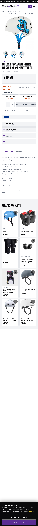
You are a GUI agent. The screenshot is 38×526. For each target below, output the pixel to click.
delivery (19, 151)
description (8, 151)
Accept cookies (19, 522)
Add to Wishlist (11, 110)
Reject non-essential (19, 517)
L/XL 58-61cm (27, 97)
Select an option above (26, 104)
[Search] (26, 6)
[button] (19, 33)
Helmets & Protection (14, 11)
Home (4, 11)
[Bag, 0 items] (30, 6)
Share (28, 110)
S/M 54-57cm (10, 97)
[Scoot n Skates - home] (10, 6)
